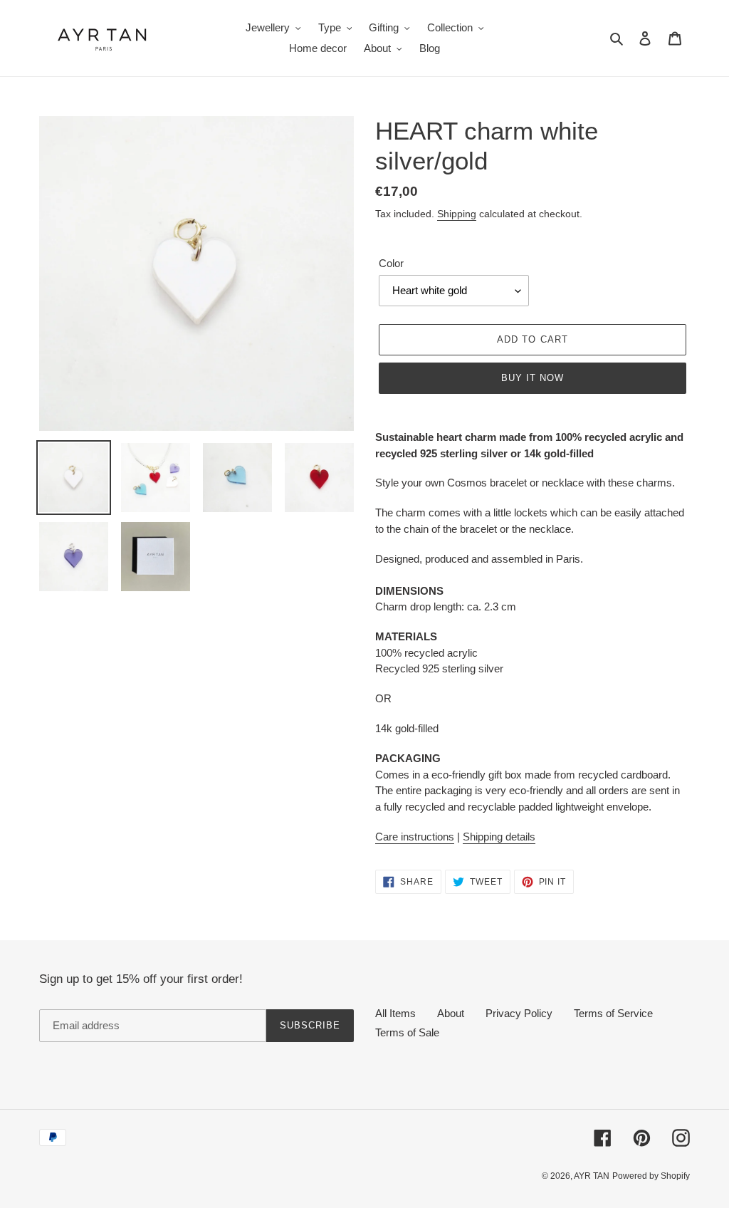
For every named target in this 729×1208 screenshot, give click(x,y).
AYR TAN (591, 1176)
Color (391, 263)
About (450, 1013)
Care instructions (414, 836)
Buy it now (532, 378)
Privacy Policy (519, 1013)
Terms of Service (613, 1013)
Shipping (456, 213)
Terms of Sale (407, 1032)
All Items (395, 1013)
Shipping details (499, 836)
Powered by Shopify (651, 1176)
